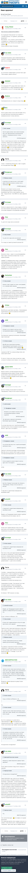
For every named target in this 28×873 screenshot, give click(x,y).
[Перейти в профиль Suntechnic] (2, 276)
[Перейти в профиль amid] (2, 321)
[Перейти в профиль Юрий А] (2, 68)
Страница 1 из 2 (14, 21)
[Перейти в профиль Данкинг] (2, 82)
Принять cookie (7, 868)
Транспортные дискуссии (16, 15)
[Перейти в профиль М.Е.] (2, 108)
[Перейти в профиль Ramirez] (2, 96)
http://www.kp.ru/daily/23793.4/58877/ (10, 31)
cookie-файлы (12, 859)
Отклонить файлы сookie (8, 870)
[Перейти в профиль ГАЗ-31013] (2, 53)
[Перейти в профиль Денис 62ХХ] (2, 367)
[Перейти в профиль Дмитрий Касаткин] (2, 660)
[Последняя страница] (26, 21)
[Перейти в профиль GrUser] (2, 306)
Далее (22, 21)
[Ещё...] (25, 28)
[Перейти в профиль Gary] (2, 218)
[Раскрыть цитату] (3, 128)
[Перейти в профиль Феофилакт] (2, 173)
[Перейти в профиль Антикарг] (2, 123)
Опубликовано (13, 28)
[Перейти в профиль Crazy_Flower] (2, 27)
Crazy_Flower (7, 14)
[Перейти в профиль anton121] (2, 500)
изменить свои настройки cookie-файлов (11, 862)
